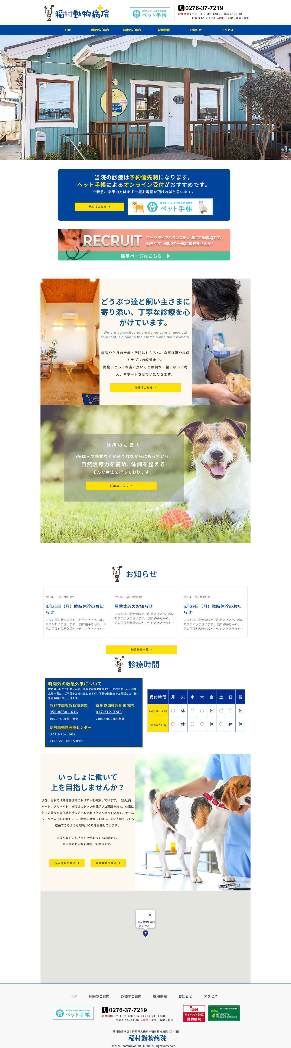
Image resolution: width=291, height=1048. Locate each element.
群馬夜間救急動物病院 (115, 705)
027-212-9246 (109, 711)
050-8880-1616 (64, 711)
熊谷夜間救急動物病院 (69, 705)
